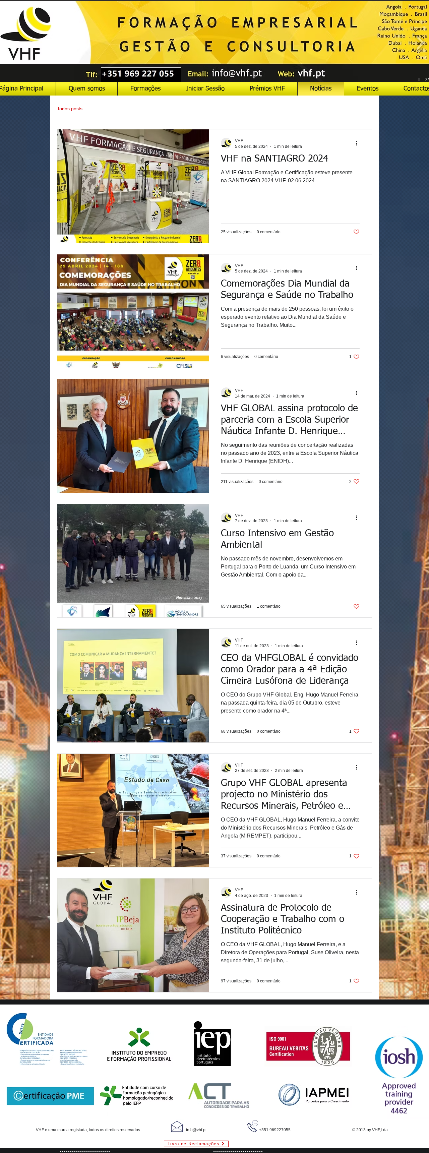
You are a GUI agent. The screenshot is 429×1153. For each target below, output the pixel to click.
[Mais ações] (359, 143)
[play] (420, 79)
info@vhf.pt (196, 1130)
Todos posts (69, 108)
